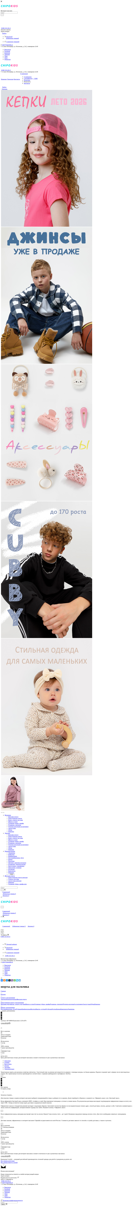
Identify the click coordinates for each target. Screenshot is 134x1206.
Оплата (6, 1065)
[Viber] (12, 980)
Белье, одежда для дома (18, 1004)
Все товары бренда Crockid (9, 1162)
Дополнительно (9, 1069)
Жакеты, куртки (40, 1009)
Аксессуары (87, 1004)
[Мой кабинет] (1, 909)
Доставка (7, 1067)
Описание (7, 1061)
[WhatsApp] (14, 980)
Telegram (7, 54)
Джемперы (71, 1009)
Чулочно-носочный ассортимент (73, 1004)
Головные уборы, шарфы (42, 1004)
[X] (9, 980)
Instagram (7, 53)
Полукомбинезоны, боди (8, 1009)
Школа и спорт (30, 1004)
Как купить (7, 1064)
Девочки (3, 999)
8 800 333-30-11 (6, 28)
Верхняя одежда (6, 1004)
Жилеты (32, 1009)
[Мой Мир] (7, 980)
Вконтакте (7, 49)
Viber (6, 56)
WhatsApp (7, 59)
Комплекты (64, 1009)
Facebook (7, 51)
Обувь (92, 1004)
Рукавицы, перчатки (56, 1004)
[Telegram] (20, 980)
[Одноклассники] (4, 980)
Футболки (48, 1009)
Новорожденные (11, 999)
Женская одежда (21, 999)
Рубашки (19, 1009)
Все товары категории (8, 1161)
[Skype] (17, 980)
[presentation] (1, 812)
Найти (3, 1204)
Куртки (54, 1009)
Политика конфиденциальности (13, 1200)
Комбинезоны (26, 1009)
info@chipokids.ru (7, 45)
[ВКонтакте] (2, 980)
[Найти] (2, 15)
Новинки (97, 1004)
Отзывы (6, 1062)
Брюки (58, 1009)
